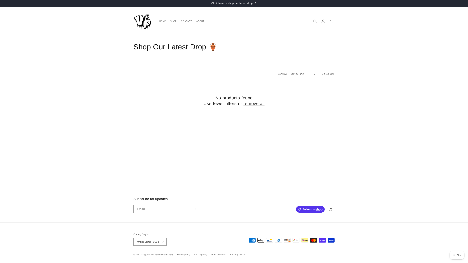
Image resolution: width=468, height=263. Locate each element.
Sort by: (282, 73)
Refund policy (183, 254)
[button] (315, 21)
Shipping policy (237, 254)
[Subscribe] (195, 209)
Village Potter (147, 254)
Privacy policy (200, 254)
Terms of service (218, 254)
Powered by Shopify (164, 254)
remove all (254, 103)
